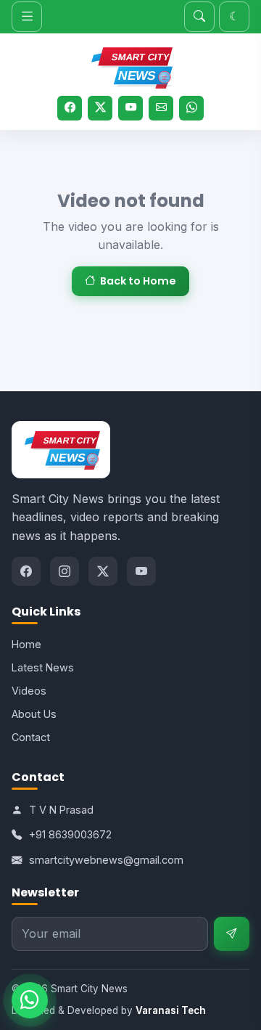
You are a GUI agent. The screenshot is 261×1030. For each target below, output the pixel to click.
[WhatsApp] (191, 108)
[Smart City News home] (130, 65)
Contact (31, 737)
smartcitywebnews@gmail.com (106, 860)
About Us (34, 714)
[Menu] (27, 16)
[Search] (199, 16)
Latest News (43, 667)
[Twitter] (100, 108)
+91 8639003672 (70, 834)
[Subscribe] (231, 934)
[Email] (161, 108)
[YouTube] (130, 108)
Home (26, 644)
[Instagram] (64, 571)
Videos (29, 690)
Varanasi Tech (171, 1010)
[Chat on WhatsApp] (30, 1000)
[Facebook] (69, 108)
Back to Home (138, 281)
